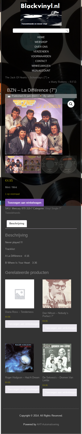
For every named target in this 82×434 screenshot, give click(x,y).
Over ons (41, 46)
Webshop (41, 42)
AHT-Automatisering (48, 424)
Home (41, 37)
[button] (71, 104)
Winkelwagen (41, 65)
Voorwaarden (41, 56)
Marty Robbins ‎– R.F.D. (64, 81)
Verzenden (41, 51)
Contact (41, 61)
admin (50, 96)
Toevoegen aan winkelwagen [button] (23, 323)
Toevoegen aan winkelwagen (24, 202)
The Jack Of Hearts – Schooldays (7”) (26, 77)
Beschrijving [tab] (16, 223)
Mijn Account (41, 70)
